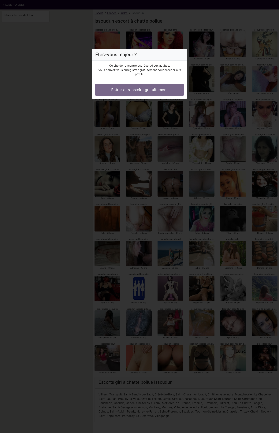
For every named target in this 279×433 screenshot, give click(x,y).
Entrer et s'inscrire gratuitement (139, 89)
